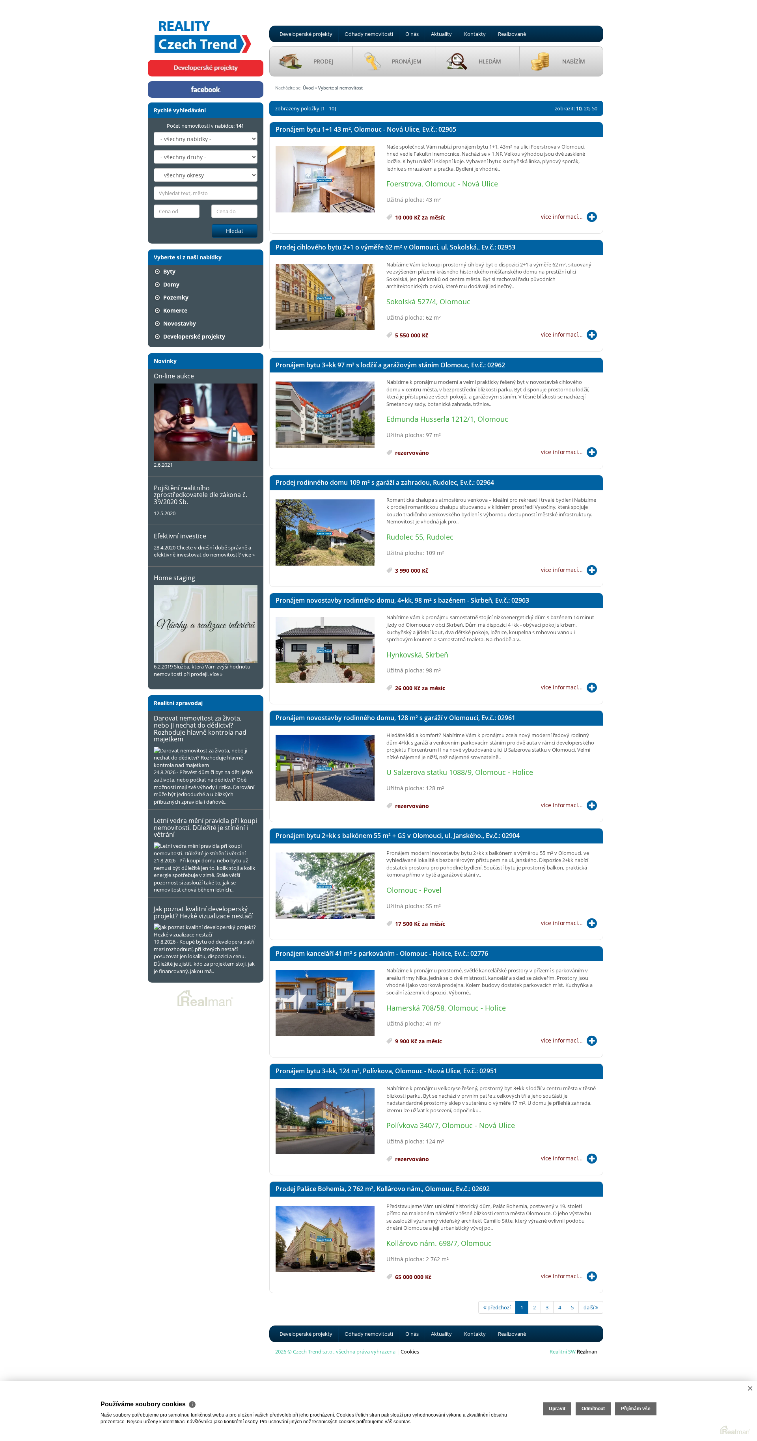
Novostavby (179, 323)
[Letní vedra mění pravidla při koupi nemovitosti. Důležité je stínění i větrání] (205, 849)
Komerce (174, 310)
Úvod (308, 88)
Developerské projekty (306, 33)
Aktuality (441, 33)
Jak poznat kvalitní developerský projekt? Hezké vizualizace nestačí (203, 912)
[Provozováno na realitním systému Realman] (205, 997)
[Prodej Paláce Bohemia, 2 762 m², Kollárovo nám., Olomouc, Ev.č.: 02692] (325, 1239)
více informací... (562, 216)
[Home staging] (205, 624)
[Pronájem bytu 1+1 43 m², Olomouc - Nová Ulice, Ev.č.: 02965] (325, 179)
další (589, 1307)
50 (594, 108)
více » (248, 554)
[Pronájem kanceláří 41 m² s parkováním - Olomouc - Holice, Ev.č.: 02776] (325, 1003)
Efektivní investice (180, 536)
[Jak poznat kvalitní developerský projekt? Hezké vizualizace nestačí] (205, 930)
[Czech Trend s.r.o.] (203, 29)
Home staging (174, 577)
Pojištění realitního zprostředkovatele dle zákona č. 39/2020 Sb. (200, 495)
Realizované (512, 33)
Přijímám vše (636, 1408)
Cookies (410, 1351)
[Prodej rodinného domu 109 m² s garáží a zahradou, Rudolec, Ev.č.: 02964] (325, 532)
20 (586, 108)
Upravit (557, 1408)
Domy (170, 284)
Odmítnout (593, 1408)
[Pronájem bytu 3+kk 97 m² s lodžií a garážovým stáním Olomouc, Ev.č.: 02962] (325, 415)
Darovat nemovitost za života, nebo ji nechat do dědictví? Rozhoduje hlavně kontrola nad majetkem (200, 728)
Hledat (234, 231)
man (587, 1351)
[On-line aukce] (205, 422)
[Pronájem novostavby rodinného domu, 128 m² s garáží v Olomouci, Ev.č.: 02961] (325, 768)
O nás (412, 33)
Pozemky (175, 297)
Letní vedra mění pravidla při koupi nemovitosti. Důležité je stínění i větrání (205, 827)
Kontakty (475, 33)
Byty (168, 271)
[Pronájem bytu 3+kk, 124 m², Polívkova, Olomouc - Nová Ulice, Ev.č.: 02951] (325, 1121)
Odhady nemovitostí (369, 33)
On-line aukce (174, 376)
